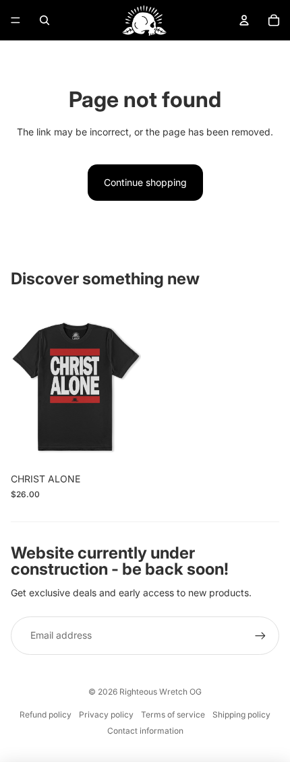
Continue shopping (145, 182)
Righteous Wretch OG (160, 692)
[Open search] (44, 20)
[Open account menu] (244, 20)
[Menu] (15, 20)
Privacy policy (106, 714)
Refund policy (45, 714)
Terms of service (173, 714)
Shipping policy (241, 714)
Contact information (145, 731)
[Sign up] (260, 635)
